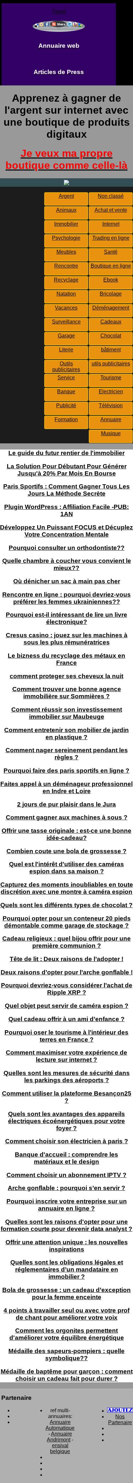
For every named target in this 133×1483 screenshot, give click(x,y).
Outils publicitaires (66, 366)
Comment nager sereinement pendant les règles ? (66, 754)
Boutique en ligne (111, 266)
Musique (111, 433)
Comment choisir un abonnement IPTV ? (66, 1175)
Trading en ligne (110, 238)
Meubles (66, 252)
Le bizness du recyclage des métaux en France (66, 659)
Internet (110, 224)
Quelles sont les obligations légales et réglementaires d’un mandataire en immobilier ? (66, 1269)
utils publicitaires (111, 363)
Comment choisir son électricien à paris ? (66, 1141)
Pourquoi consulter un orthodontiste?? (67, 547)
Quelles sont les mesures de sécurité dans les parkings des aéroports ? (67, 1077)
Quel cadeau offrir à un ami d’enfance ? (66, 1019)
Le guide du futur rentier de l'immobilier (66, 453)
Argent (66, 196)
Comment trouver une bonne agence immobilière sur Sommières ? (66, 693)
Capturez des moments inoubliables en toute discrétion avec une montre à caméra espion (66, 888)
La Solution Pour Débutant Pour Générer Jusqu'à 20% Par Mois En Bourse (67, 470)
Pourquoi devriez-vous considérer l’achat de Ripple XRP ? (66, 989)
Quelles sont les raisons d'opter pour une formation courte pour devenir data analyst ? (66, 1225)
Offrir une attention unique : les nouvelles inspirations (66, 1246)
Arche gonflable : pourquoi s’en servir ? (66, 1188)
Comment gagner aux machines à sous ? (67, 817)
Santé (111, 252)
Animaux (66, 210)
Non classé (111, 196)
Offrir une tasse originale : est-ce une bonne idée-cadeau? (66, 834)
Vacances (66, 308)
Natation (66, 294)
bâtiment (111, 349)
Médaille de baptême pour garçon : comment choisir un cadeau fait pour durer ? (67, 1375)
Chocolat (110, 335)
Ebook (110, 280)
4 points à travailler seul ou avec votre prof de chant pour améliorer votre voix (66, 1314)
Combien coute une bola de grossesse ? (66, 851)
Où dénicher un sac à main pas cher (66, 581)
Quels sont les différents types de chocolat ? (66, 905)
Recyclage (66, 280)
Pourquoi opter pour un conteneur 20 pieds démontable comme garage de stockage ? (67, 922)
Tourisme (110, 377)
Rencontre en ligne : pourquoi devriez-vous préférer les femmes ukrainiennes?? (66, 598)
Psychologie (66, 238)
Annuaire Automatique (60, 1425)
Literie (66, 349)
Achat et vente (111, 210)
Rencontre (66, 266)
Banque (66, 391)
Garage (66, 335)
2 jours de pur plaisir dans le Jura (66, 804)
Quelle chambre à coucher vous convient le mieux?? (66, 564)
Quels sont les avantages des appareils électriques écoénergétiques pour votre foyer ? (66, 1121)
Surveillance (66, 321)
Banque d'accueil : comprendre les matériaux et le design (66, 1158)
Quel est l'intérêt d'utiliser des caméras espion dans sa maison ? (66, 868)
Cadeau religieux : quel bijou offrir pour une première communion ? (66, 942)
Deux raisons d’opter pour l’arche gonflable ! (67, 972)
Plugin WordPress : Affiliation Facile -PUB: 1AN (66, 510)
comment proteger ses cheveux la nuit (66, 676)
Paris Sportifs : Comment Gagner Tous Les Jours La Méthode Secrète (66, 490)
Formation (66, 419)
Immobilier (66, 224)
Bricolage (111, 294)
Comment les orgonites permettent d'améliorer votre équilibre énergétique (66, 1334)
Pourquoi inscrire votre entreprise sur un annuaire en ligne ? (66, 1205)
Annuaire (110, 419)
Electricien (111, 391)
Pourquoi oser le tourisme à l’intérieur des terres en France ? (66, 1036)
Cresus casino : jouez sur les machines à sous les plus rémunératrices (67, 639)
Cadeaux (110, 321)
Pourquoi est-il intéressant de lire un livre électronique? (66, 618)
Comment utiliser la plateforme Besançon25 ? (66, 1097)
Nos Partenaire (120, 1419)
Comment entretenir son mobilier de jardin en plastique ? (66, 734)
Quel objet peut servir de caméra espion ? (66, 1005)
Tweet (59, 11)
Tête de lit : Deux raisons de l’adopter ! (66, 959)
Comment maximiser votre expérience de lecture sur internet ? (66, 1056)
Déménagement (110, 308)
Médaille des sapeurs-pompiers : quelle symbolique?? (66, 1355)
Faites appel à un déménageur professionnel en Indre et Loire (66, 787)
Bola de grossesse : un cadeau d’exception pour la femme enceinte (66, 1293)
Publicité (66, 405)
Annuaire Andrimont (59, 1436)
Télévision (111, 405)
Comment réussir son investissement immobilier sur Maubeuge (66, 713)
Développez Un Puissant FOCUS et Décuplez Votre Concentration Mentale (66, 531)
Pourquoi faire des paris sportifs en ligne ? (66, 770)
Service (66, 377)
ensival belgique (60, 1448)
